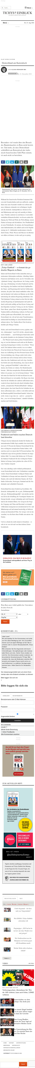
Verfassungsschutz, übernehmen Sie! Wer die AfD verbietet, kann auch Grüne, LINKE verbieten (18, 992)
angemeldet (13, 672)
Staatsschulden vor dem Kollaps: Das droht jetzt (21, 1001)
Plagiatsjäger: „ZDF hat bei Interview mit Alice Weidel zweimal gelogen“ (23, 930)
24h (4, 904)
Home (5, 1042)
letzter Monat (23, 904)
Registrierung (17, 696)
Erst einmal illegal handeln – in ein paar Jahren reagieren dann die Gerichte (22, 1011)
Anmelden (6, 696)
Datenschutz (16, 1045)
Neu (21, 898)
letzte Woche (12, 904)
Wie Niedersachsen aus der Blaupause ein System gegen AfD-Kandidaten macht (23, 940)
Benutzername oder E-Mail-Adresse (13, 699)
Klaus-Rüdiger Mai (19, 69)
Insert (23, 1064)
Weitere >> (6, 958)
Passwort (4, 707)
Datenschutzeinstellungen (11, 1047)
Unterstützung (21, 1042)
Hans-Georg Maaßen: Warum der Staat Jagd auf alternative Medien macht (22, 1021)
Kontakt (11, 1042)
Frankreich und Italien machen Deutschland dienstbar (17, 435)
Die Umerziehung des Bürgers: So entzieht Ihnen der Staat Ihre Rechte (22, 1031)
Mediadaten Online (8, 1050)
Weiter (5, 621)
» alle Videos (31, 963)
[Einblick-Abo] (18, 810)
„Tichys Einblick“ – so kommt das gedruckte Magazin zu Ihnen (16, 268)
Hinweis (4, 667)
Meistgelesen (10, 898)
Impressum (6, 1045)
